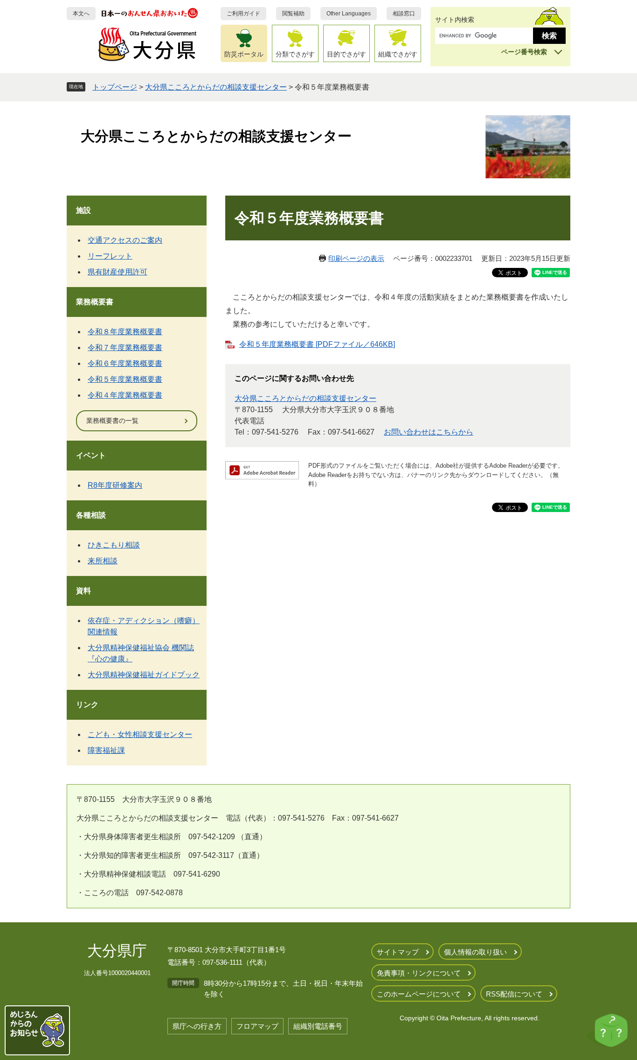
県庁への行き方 (197, 1026)
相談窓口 (404, 13)
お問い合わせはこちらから (428, 432)
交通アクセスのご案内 (125, 240)
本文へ (81, 13)
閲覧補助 (293, 13)
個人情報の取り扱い (475, 952)
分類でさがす (295, 54)
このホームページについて (419, 994)
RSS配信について (514, 994)
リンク (87, 705)
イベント (91, 455)
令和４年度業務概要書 (125, 395)
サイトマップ (398, 952)
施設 (83, 210)
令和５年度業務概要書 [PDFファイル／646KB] (317, 344)
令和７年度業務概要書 (125, 347)
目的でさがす (346, 54)
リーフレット (110, 256)
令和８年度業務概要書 (125, 332)
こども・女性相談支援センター (140, 734)
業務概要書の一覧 (112, 420)
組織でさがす (397, 54)
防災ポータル (243, 54)
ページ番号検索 (524, 52)
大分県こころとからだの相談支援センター (216, 87)
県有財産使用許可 (117, 272)
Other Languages (348, 13)
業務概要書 (94, 302)
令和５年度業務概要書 (125, 379)
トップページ (114, 87)
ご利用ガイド (243, 13)
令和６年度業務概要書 (125, 363)
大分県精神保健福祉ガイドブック (144, 675)
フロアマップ (257, 1026)
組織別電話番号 (317, 1026)
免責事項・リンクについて (419, 973)
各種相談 (91, 515)
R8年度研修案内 (115, 485)
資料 (83, 591)
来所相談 (103, 561)
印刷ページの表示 (356, 258)
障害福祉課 (106, 750)
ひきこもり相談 (114, 545)
